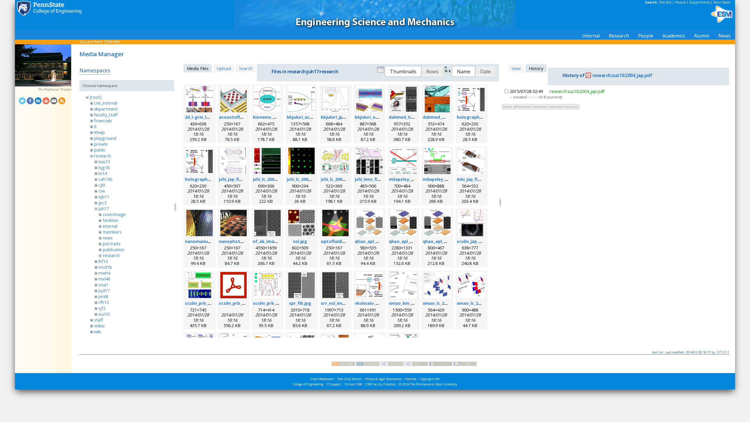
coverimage (114, 214)
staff (98, 320)
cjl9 (101, 185)
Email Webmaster (322, 379)
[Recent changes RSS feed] (343, 364)
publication (113, 249)
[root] (95, 97)
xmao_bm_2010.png (409, 303)
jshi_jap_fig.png (235, 179)
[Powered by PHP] (367, 364)
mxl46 (104, 279)
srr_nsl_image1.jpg (341, 303)
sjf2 (101, 308)
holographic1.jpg (203, 179)
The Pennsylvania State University (433, 384)
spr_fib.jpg (300, 303)
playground (105, 138)
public (99, 150)
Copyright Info (429, 379)
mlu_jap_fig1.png (474, 179)
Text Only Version (350, 379)
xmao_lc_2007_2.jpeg (478, 303)
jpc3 (102, 202)
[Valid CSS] (416, 364)
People (680, 2)
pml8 (103, 296)
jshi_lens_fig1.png (373, 179)
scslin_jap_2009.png (477, 241)
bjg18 (104, 167)
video (99, 326)
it (95, 126)
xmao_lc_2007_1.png (444, 303)
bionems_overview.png (277, 117)
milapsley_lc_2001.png (446, 179)
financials (103, 120)
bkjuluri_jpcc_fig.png (342, 117)
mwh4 (104, 273)
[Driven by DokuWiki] (440, 364)
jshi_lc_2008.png (269, 179)
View (516, 68)
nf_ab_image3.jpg (271, 241)
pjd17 (104, 290)
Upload (224, 68)
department (106, 109)
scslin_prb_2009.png (205, 303)
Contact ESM (353, 384)
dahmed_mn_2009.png (446, 117)
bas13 (104, 161)
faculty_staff (106, 115)
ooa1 (103, 284)
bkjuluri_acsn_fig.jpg (308, 117)
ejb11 (103, 197)
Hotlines (410, 379)
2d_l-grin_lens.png (204, 117)
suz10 (104, 314)
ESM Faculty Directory (381, 384)
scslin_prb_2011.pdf (239, 303)
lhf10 (103, 261)
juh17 (103, 208)
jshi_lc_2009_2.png (339, 179)
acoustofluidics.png (240, 117)
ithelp (99, 132)
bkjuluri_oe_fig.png (375, 117)
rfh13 (103, 302)
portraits (111, 243)
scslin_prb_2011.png (273, 303)
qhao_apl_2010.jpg (374, 241)
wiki (97, 331)
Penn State (721, 2)
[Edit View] (465, 364)
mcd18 (105, 267)
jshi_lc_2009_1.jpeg (306, 179)
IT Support (334, 384)
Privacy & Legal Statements (383, 379)
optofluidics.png (338, 241)
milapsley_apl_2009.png (413, 179)
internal (110, 226)
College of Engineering (308, 384)
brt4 (102, 173)
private (101, 144)
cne (101, 191)
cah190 (105, 179)
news (108, 238)
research (102, 156)
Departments (699, 2)
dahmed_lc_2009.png (410, 117)
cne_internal (105, 103)
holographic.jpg (474, 117)
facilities (110, 220)
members (112, 232)
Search (245, 68)
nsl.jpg (300, 241)
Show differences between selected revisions (540, 107)
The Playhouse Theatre (54, 89)
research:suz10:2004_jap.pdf (622, 75)
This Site (665, 2)
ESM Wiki (112, 41)
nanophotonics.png (240, 241)
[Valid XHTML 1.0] (392, 364)
